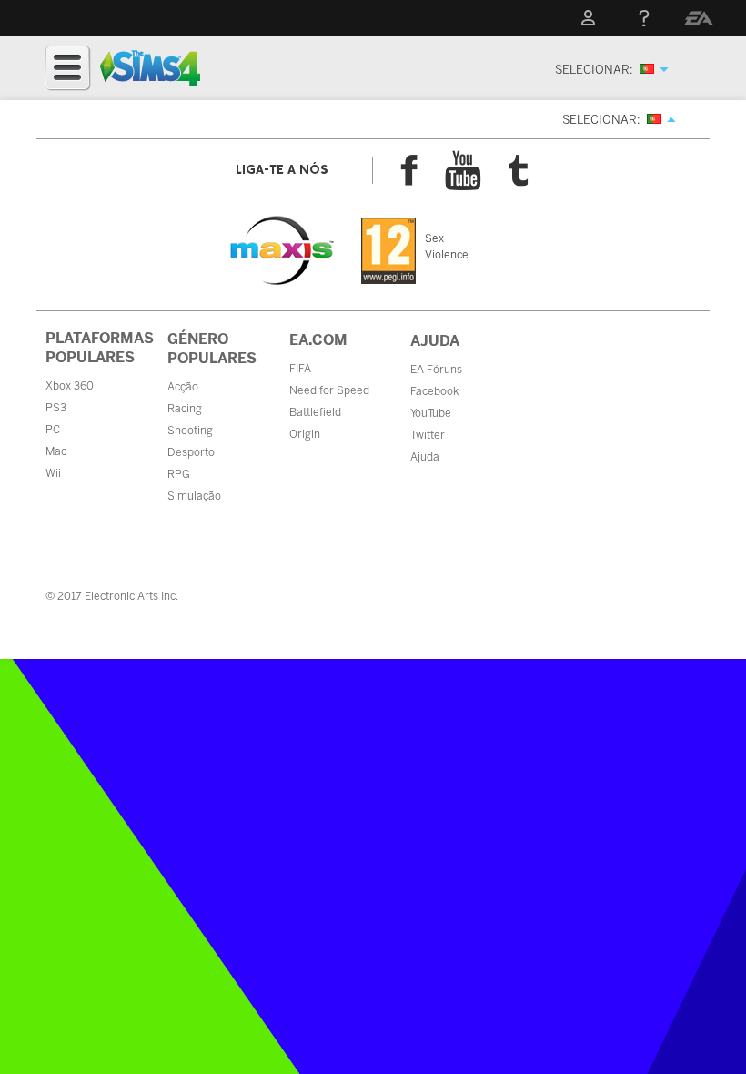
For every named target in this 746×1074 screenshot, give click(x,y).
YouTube (463, 170)
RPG (178, 474)
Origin (304, 434)
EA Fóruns (436, 369)
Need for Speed (329, 390)
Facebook (409, 170)
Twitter (427, 435)
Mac (55, 451)
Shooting (190, 430)
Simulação (194, 496)
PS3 (55, 407)
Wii (53, 473)
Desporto (191, 452)
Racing (184, 408)
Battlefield (315, 412)
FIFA (300, 368)
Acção (182, 386)
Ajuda (424, 457)
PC (52, 429)
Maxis (282, 250)
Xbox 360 (69, 386)
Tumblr (519, 171)
